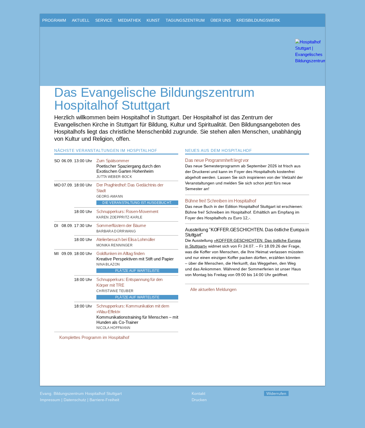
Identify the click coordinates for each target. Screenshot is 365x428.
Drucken (199, 399)
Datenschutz (75, 399)
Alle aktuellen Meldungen (213, 289)
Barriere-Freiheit (104, 399)
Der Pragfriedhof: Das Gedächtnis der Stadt (129, 187)
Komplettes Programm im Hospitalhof (94, 337)
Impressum (50, 399)
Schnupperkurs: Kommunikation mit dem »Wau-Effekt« (132, 309)
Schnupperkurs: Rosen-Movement (127, 211)
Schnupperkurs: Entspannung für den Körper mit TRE (129, 282)
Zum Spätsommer (112, 160)
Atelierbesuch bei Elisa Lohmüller (125, 239)
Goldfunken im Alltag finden (120, 253)
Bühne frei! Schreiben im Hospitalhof (220, 200)
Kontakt (198, 393)
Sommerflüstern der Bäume (121, 225)
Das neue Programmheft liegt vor (217, 160)
